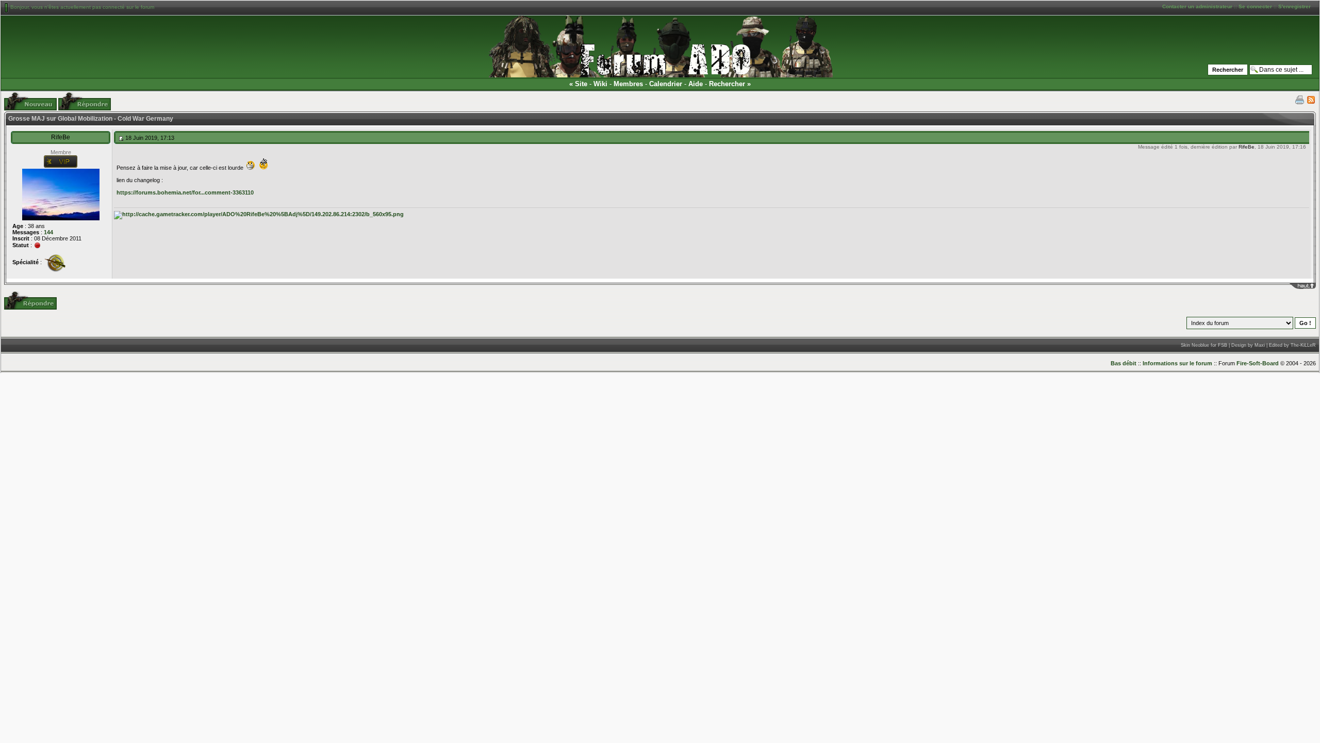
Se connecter (1255, 6)
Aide (695, 84)
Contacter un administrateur (1197, 6)
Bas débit (1123, 363)
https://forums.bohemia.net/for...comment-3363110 (185, 192)
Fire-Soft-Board (1257, 363)
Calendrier (665, 84)
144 (48, 232)
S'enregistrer (1294, 6)
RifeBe (60, 137)
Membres (628, 84)
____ (1310, 286)
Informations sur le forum (1177, 363)
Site (581, 84)
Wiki (600, 84)
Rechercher (727, 84)
